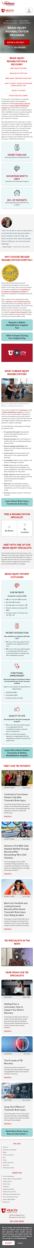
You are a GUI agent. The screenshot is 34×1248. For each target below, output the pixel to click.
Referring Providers (8, 1167)
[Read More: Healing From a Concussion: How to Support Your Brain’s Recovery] (17, 987)
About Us (5, 1147)
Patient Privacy (7, 1181)
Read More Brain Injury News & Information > (17, 1132)
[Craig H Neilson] (8, 3)
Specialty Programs (25, 23)
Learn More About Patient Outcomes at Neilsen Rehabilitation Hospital (17, 753)
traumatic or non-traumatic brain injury (18, 301)
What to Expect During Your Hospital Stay (17, 336)
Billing (4, 1152)
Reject (20, 1243)
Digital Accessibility (8, 1189)
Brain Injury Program (18, 68)
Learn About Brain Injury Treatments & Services (17, 502)
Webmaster (6, 1202)
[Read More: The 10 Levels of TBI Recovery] (17, 1044)
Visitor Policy (6, 1184)
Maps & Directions (8, 1162)
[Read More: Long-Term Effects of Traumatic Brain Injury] (17, 1090)
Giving (4, 1160)
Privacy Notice (22, 1238)
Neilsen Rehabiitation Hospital (12, 412)
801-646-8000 (20, 47)
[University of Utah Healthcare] (17, 1211)
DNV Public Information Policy (11, 1194)
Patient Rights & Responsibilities (12, 1179)
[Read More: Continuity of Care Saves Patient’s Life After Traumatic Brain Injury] (17, 778)
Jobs (4, 1157)
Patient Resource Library (18, 96)
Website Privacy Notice (9, 1191)
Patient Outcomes (18, 90)
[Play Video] (17, 352)
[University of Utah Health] (7, 10)
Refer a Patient (16, 42)
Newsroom (6, 1165)
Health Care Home (11, 20)
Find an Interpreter (8, 1155)
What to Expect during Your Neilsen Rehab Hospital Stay (18, 84)
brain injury (23, 410)
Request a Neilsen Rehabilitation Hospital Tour (17, 325)
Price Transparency (8, 1176)
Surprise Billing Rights (9, 1199)
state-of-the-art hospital (18, 312)
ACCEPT (8, 1243)
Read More (7, 816)
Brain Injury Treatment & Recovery (18, 78)
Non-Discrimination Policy (10, 1197)
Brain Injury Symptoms (18, 73)
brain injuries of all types (22, 103)
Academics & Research (9, 1150)
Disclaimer (6, 1186)
